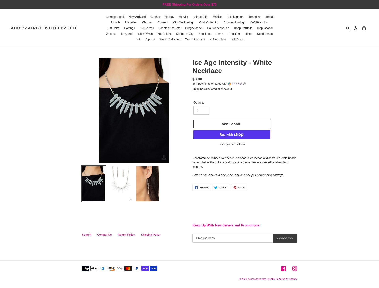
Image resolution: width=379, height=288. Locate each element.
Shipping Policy (151, 234)
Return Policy (126, 234)
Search (86, 234)
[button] (219, 84)
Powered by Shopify (286, 279)
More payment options (232, 144)
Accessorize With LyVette (44, 28)
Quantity (198, 102)
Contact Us (104, 234)
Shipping (197, 88)
